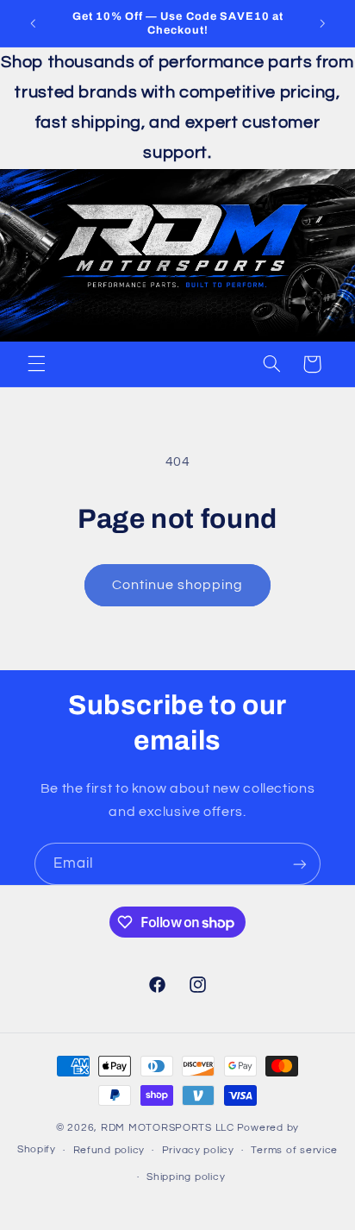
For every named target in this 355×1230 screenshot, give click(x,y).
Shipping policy (185, 1177)
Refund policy (109, 1150)
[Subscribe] (300, 864)
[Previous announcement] (33, 23)
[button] (36, 364)
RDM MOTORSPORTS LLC (167, 1128)
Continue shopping (178, 585)
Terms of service (294, 1150)
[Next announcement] (322, 23)
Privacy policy (198, 1150)
